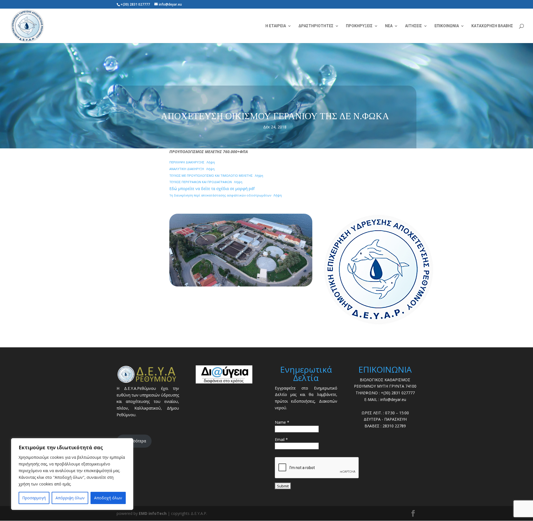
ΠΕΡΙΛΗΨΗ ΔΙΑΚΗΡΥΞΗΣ (186, 162)
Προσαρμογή (34, 497)
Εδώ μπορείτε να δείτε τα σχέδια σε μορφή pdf (212, 188)
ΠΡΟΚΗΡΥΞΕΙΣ (359, 26)
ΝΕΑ (389, 26)
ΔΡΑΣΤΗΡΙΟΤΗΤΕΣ (315, 26)
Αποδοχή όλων (108, 497)
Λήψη (211, 162)
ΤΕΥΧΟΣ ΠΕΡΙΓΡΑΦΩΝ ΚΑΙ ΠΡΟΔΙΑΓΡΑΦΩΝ (200, 182)
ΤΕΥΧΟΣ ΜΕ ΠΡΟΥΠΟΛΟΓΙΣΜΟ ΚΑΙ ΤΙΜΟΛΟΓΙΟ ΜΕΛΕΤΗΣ (211, 175)
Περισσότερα (134, 440)
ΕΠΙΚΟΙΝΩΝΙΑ (446, 26)
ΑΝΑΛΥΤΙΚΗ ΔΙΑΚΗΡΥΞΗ (186, 169)
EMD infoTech (153, 513)
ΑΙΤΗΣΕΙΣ (413, 26)
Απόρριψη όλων (70, 497)
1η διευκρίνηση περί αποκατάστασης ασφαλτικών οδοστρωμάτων (220, 195)
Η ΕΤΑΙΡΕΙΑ (275, 26)
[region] (72, 474)
